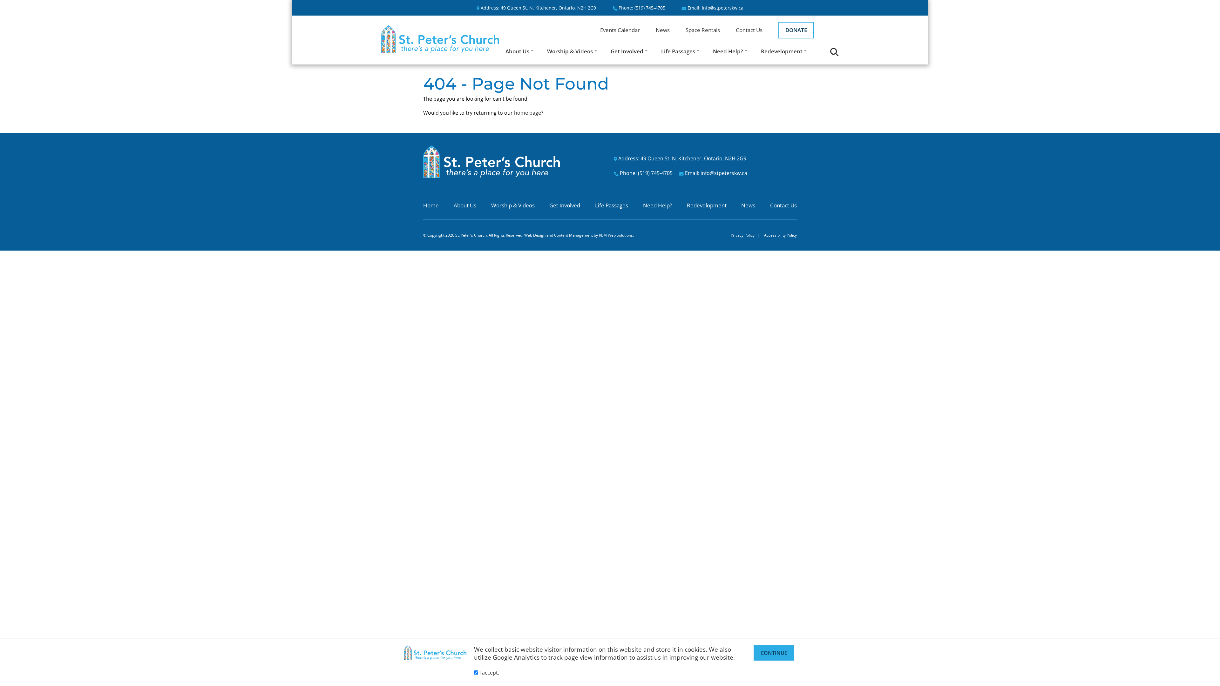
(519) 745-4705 (649, 8)
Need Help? (728, 51)
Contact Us (749, 30)
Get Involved (627, 51)
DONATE (796, 30)
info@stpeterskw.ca (722, 8)
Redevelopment (782, 51)
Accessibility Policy (780, 235)
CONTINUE (774, 652)
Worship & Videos (570, 51)
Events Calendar (620, 30)
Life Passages (678, 51)
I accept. (488, 672)
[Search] (834, 52)
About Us (517, 51)
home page (527, 112)
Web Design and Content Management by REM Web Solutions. (579, 235)
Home (431, 205)
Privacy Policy (743, 235)
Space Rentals (703, 30)
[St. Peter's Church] (440, 39)
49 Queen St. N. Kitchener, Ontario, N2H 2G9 (548, 8)
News (663, 30)
